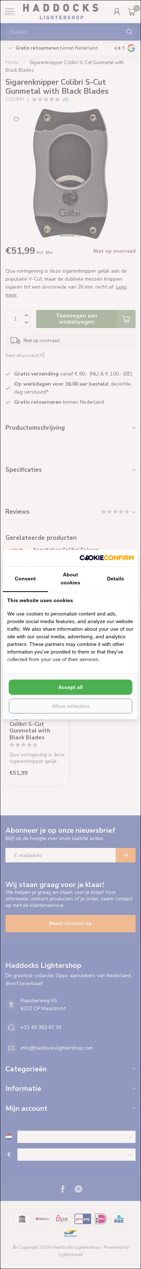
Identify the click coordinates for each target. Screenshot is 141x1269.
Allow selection (71, 706)
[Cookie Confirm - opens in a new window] (107, 558)
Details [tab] (115, 578)
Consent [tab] (25, 578)
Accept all (70, 687)
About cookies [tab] (70, 578)
